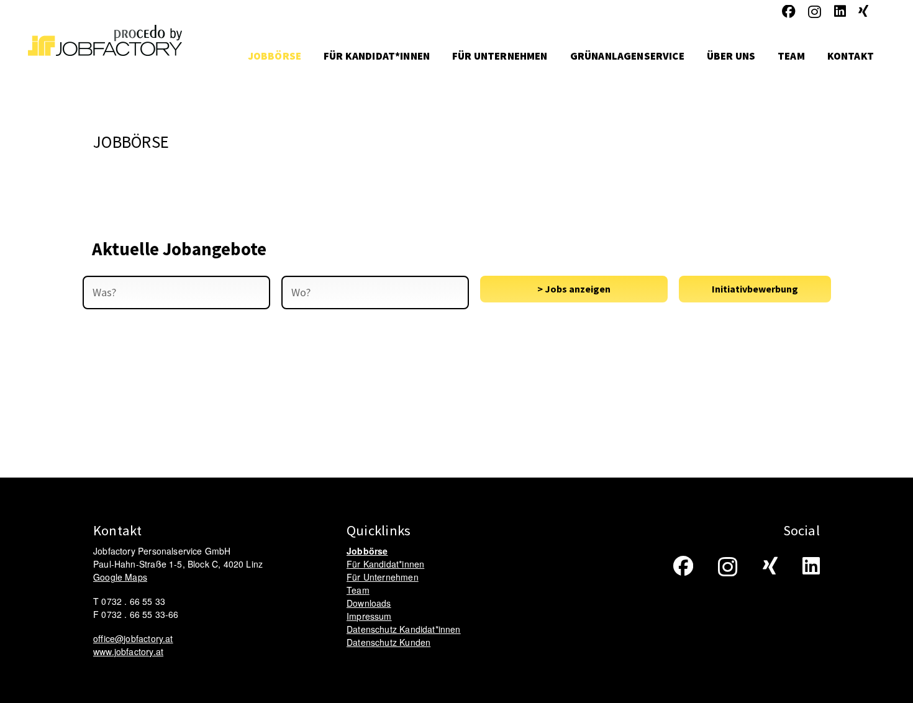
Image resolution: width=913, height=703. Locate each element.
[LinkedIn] (840, 12)
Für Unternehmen (383, 577)
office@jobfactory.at (133, 638)
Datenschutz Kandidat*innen (404, 629)
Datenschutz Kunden (388, 642)
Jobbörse (367, 551)
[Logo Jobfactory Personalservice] (105, 56)
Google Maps (120, 577)
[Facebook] (789, 12)
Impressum (369, 616)
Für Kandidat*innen (385, 564)
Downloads (369, 603)
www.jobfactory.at (128, 651)
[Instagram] (814, 12)
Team (358, 590)
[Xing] (863, 12)
